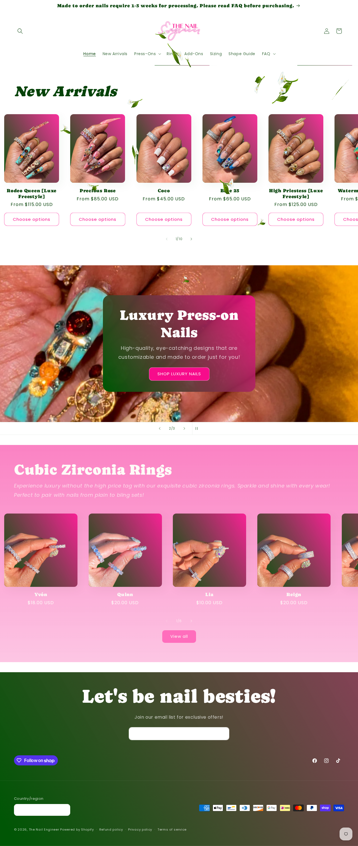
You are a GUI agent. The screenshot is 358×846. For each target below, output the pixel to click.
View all (179, 636)
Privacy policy (140, 829)
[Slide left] (167, 239)
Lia (209, 594)
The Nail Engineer (44, 830)
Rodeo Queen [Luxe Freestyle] (31, 193)
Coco (164, 190)
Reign (293, 594)
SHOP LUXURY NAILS (179, 374)
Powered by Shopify (77, 830)
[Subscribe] (223, 733)
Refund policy (111, 829)
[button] (20, 31)
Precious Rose (98, 190)
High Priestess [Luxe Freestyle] (296, 193)
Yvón (40, 594)
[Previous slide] (160, 428)
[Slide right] (191, 239)
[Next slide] (184, 428)
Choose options (31, 219)
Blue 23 (229, 190)
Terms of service (172, 829)
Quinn (125, 594)
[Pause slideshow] (198, 428)
